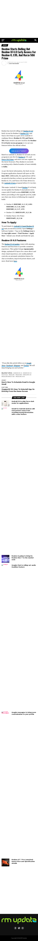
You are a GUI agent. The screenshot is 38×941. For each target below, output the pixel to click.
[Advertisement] (19, 19)
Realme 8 (21, 157)
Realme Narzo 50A (8, 376)
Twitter (26, 365)
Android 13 (18, 373)
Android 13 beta (10, 183)
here (15, 261)
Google (5, 374)
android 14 (27, 373)
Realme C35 (24, 133)
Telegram (16, 365)
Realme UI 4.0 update (12, 244)
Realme (25, 187)
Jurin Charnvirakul (14, 63)
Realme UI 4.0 (28, 131)
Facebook (9, 365)
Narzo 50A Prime (8, 159)
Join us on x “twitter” (19, 151)
